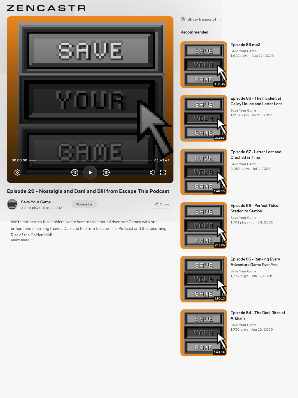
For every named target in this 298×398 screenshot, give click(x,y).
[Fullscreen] (163, 172)
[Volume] (153, 172)
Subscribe (84, 204)
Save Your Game (36, 202)
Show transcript (201, 19)
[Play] (90, 172)
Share (164, 204)
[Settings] (17, 172)
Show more (20, 240)
